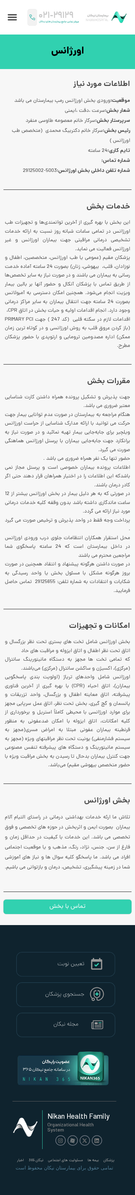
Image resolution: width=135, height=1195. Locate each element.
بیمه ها (93, 1160)
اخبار (20, 1160)
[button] (12, 17)
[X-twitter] (85, 1140)
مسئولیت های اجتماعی (65, 1160)
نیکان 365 (36, 1160)
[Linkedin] (97, 1140)
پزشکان (109, 1160)
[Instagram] (60, 1140)
